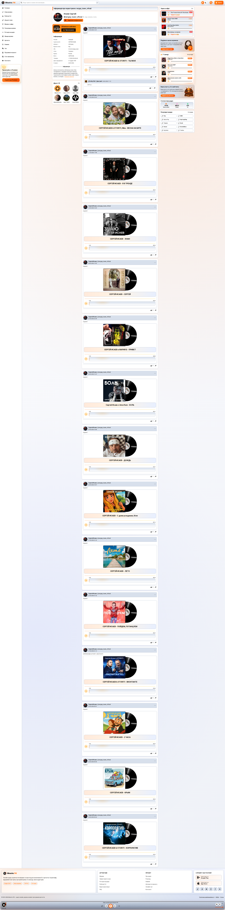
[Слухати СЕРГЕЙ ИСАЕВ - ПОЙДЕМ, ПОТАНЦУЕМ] (86, 635)
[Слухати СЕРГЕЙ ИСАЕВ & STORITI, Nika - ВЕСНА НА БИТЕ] (86, 137)
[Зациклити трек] (102, 906)
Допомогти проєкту (151, 884)
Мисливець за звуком (174, 32)
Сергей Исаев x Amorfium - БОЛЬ (120, 405)
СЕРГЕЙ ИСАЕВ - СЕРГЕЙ (120, 294)
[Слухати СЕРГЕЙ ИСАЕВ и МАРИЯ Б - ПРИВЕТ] (86, 358)
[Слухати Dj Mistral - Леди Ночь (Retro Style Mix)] (168, 61)
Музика (102, 876)
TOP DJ (26, 883)
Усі (79, 83)
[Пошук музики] (97, 2)
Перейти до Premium (11, 80)
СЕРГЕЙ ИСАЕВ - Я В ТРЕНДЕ (120, 183)
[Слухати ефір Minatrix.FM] (168, 15)
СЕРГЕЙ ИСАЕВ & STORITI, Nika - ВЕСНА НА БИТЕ (120, 128)
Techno (182, 130)
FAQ (101, 889)
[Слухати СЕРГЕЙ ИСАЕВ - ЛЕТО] (86, 580)
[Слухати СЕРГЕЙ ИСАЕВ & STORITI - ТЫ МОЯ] (86, 70)
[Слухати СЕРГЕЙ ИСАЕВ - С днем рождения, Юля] (86, 524)
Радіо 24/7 (7, 883)
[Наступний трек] (114, 906)
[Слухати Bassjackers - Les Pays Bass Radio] (168, 28)
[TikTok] (198, 889)
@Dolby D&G (92, 81)
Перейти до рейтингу (167, 95)
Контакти (148, 889)
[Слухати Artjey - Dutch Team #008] (168, 22)
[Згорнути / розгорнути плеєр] (222, 903)
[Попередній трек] (106, 906)
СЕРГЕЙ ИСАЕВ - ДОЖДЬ (120, 460)
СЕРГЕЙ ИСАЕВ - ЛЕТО (120, 571)
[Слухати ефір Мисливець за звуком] (168, 34)
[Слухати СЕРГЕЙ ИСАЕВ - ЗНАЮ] (86, 248)
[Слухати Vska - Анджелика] (168, 74)
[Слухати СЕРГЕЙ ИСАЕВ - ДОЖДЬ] (86, 469)
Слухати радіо (175, 14)
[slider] (122, 70)
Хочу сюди (190, 54)
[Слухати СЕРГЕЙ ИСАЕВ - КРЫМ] (86, 801)
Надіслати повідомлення (74, 20)
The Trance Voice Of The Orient (179, 12)
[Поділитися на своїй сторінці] (155, 77)
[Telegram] (202, 889)
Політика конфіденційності (206, 897)
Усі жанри (190, 112)
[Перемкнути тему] (204, 2)
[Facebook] (215, 889)
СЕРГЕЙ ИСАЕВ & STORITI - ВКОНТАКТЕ (120, 682)
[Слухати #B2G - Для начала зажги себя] (168, 81)
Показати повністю (69, 76)
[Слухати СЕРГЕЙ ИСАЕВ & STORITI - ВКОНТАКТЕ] (86, 691)
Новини (148, 881)
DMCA (217, 897)
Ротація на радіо (104, 881)
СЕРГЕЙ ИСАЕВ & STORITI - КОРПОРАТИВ (120, 848)
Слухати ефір (175, 34)
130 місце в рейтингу (68, 26)
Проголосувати (69, 30)
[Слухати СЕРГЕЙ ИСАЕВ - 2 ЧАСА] (86, 746)
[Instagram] (211, 889)
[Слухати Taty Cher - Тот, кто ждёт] (168, 68)
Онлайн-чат (149, 887)
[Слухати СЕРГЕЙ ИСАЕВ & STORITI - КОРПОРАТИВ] (86, 857)
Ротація (34, 883)
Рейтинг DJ (103, 884)
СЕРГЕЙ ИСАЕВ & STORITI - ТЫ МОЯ (120, 61)
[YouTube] (206, 889)
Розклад (148, 879)
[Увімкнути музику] (111, 906)
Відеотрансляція (105, 887)
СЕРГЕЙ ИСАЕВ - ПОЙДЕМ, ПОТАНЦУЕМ (120, 626)
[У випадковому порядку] (118, 906)
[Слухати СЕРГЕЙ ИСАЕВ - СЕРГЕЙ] (86, 303)
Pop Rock (166, 130)
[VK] (219, 889)
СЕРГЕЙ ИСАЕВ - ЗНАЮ (120, 239)
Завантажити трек (167, 49)
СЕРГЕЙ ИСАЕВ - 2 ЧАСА (120, 737)
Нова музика (17, 883)
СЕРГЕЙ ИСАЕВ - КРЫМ (120, 793)
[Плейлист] (219, 904)
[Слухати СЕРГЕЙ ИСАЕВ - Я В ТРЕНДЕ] (86, 192)
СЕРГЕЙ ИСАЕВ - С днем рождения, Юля (120, 516)
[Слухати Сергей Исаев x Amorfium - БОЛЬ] (86, 414)
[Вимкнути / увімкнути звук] (217, 904)
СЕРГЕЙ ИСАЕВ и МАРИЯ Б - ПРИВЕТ (120, 350)
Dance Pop (166, 119)
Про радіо (148, 876)
